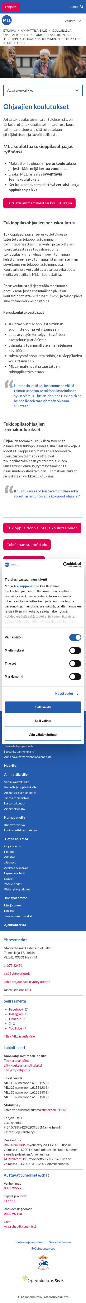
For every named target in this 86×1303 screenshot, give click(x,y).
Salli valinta (43, 721)
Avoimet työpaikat (16, 868)
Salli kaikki (43, 707)
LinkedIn (15, 1019)
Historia (9, 851)
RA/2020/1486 (15, 1145)
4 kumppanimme (26, 586)
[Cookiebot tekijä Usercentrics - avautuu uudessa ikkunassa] (63, 564)
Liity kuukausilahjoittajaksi (23, 1065)
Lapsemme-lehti (14, 873)
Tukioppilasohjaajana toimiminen (31, 39)
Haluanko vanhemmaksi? (20, 751)
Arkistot (9, 857)
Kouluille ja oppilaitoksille (20, 787)
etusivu (9, 30)
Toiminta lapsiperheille (18, 746)
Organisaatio (12, 846)
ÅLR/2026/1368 (15, 1159)
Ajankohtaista (15, 925)
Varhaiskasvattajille (16, 782)
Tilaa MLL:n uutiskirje (19, 1036)
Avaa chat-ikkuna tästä (20, 1226)
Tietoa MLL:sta (16, 839)
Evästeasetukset (43, 1248)
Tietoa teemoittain (16, 798)
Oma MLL (24, 990)
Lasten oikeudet (14, 803)
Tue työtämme (15, 898)
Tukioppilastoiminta (51, 34)
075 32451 (15, 965)
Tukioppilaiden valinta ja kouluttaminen (42, 527)
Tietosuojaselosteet (29, 1242)
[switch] (75, 650)
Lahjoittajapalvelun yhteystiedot (27, 982)
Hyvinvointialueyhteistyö (20, 830)
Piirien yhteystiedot (17, 889)
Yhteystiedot (13, 884)
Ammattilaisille (34, 30)
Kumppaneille (14, 817)
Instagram (16, 1014)
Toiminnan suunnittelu (27, 544)
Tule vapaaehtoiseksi (18, 916)
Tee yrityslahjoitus (17, 1070)
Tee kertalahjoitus (16, 1060)
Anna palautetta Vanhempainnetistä (28, 757)
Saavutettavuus (60, 1242)
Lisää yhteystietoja (17, 973)
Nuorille (10, 765)
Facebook (16, 1009)
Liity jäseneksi (13, 905)
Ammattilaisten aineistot (20, 792)
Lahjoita (10, 7)
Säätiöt (9, 878)
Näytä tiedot (64, 693)
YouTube (15, 1028)
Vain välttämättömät (43, 734)
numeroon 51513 (54, 1110)
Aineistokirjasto (14, 809)
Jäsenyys (10, 862)
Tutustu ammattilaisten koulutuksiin (39, 203)
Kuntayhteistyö (14, 825)
